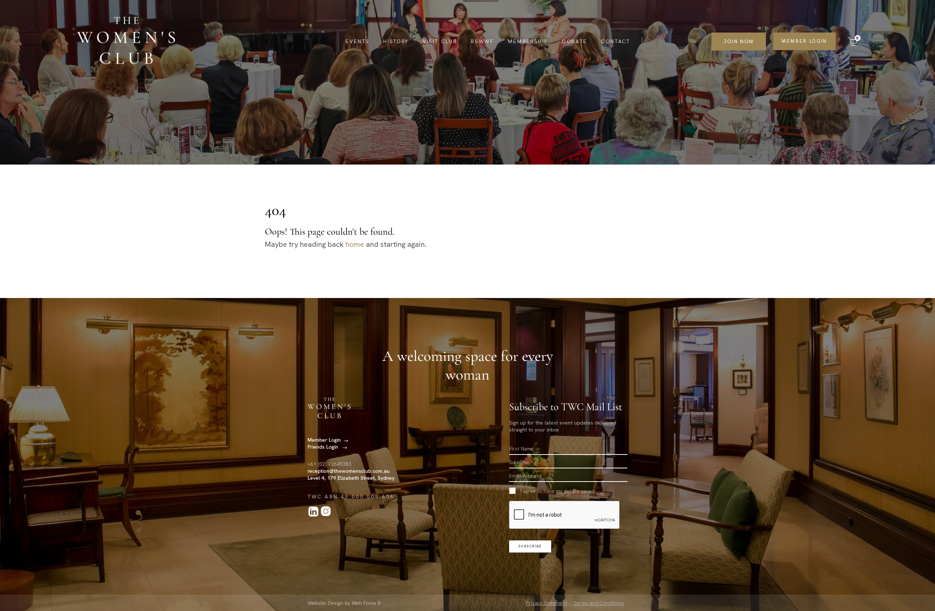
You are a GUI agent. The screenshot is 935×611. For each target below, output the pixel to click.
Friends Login (324, 447)
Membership (528, 41)
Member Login (804, 41)
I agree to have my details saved (557, 491)
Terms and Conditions (599, 603)
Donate (574, 41)
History (396, 41)
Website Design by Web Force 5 (344, 603)
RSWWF (482, 41)
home (355, 244)
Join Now (739, 41)
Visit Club (440, 41)
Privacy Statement (546, 603)
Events (357, 41)
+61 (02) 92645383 (329, 464)
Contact (615, 41)
